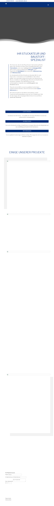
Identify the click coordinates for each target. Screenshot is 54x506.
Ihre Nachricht (9, 481)
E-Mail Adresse (9, 477)
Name (6, 474)
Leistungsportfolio (36, 68)
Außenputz (30, 69)
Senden (9, 485)
